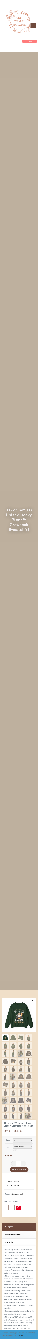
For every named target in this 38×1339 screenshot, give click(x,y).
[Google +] (25, 1207)
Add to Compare (13, 1185)
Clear (15, 1150)
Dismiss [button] (20, 1336)
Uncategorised (17, 1194)
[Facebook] (6, 1207)
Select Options (19, 1169)
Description (9, 1227)
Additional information (12, 1235)
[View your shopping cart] (22, 45)
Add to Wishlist (13, 1181)
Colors (8, 1147)
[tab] (19, 1227)
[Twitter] (12, 1207)
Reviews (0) (9, 1242)
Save (19, 1207)
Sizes (8, 1140)
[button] (32, 1001)
